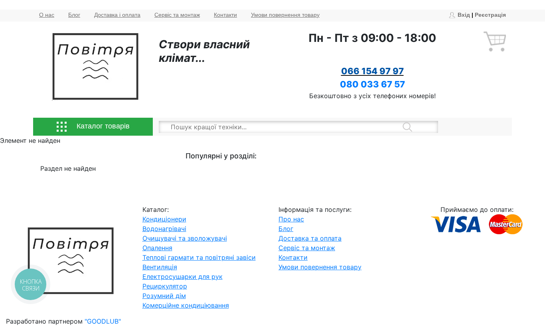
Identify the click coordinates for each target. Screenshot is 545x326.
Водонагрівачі (164, 229)
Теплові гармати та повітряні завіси (199, 257)
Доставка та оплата (310, 238)
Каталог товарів (102, 126)
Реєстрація (490, 15)
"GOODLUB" (103, 321)
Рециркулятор (164, 286)
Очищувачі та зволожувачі (184, 238)
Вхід (464, 15)
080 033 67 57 (372, 84)
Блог (74, 15)
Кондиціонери (164, 219)
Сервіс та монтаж (177, 15)
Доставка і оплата (117, 15)
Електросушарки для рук (182, 277)
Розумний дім (164, 296)
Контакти (225, 15)
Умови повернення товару (285, 15)
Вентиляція (159, 267)
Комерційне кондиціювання (185, 305)
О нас (46, 15)
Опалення (157, 248)
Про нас (291, 219)
